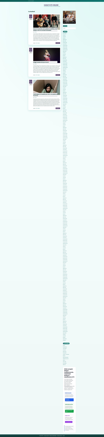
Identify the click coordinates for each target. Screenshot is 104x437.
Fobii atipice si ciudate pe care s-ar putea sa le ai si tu (45, 94)
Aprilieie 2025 (64, 57)
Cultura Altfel (64, 348)
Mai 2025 (64, 55)
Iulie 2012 (64, 281)
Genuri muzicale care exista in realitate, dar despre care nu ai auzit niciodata (45, 29)
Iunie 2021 (64, 124)
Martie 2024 (64, 76)
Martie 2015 (64, 234)
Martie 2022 (64, 111)
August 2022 (64, 104)
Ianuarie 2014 (65, 255)
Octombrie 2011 (65, 294)
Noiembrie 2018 (65, 170)
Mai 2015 (64, 231)
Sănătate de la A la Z (65, 358)
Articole (64, 345)
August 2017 (64, 192)
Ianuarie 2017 (65, 202)
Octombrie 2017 (65, 189)
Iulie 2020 (64, 140)
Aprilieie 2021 (64, 127)
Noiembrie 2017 (65, 187)
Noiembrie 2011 (65, 293)
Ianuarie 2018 (65, 184)
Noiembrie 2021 (65, 117)
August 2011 (64, 297)
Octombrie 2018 (65, 171)
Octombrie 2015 (65, 224)
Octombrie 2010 (65, 312)
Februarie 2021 (65, 130)
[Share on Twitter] (37, 43)
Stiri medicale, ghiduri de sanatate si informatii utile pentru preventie (52, 6)
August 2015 (64, 227)
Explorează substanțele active (69, 411)
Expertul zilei (64, 351)
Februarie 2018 (65, 183)
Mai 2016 (64, 214)
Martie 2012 (64, 287)
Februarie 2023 (65, 95)
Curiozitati (35, 97)
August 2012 (64, 280)
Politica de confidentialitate (52, 435)
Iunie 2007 (64, 340)
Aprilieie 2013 (64, 268)
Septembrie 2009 (65, 331)
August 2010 (64, 315)
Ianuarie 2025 (65, 61)
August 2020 (64, 139)
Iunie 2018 (64, 177)
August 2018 (64, 174)
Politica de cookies (59, 435)
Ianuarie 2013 (65, 272)
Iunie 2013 (64, 265)
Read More (57, 108)
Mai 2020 (64, 143)
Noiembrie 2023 (65, 82)
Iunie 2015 (64, 230)
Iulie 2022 (64, 105)
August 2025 (64, 51)
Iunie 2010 (64, 318)
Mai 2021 (64, 126)
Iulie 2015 (64, 228)
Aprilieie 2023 (64, 92)
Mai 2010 (64, 319)
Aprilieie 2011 (64, 303)
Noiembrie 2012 (65, 275)
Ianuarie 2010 (65, 325)
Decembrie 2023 (65, 80)
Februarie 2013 (65, 271)
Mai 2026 (64, 38)
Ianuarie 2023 (65, 96)
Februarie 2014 (65, 253)
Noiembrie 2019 (65, 152)
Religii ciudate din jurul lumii (41, 62)
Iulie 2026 (64, 35)
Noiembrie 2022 (65, 99)
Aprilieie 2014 (64, 250)
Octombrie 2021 (65, 118)
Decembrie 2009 (65, 327)
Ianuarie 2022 (65, 114)
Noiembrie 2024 (65, 64)
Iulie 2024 (64, 70)
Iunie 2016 (64, 212)
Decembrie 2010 (65, 309)
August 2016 (64, 209)
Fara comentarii (31, 19)
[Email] (39, 43)
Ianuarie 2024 (65, 79)
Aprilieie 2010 (64, 321)
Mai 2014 (64, 249)
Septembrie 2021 (65, 120)
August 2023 (64, 86)
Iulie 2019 (64, 158)
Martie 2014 (64, 252)
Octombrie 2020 (65, 136)
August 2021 (64, 121)
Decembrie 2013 (65, 256)
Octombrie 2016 (65, 206)
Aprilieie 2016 (64, 215)
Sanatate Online (51, 5)
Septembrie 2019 (65, 155)
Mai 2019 (64, 161)
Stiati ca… (64, 360)
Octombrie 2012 (65, 277)
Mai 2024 (64, 73)
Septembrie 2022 (65, 102)
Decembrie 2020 (65, 133)
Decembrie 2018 (65, 168)
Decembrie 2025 (65, 45)
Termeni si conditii (46, 435)
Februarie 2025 (65, 60)
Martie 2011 (64, 305)
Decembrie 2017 (65, 186)
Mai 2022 (64, 108)
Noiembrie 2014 (65, 240)
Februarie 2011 (65, 306)
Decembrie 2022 (65, 98)
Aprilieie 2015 (64, 233)
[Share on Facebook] (36, 43)
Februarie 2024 (65, 77)
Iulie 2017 (64, 193)
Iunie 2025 (64, 54)
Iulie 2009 (64, 334)
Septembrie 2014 (65, 243)
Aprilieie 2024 (64, 74)
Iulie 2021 (64, 123)
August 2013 (64, 262)
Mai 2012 (64, 284)
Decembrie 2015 (65, 221)
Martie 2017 (64, 199)
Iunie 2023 (64, 89)
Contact (64, 435)
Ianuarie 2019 (65, 167)
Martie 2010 (64, 322)
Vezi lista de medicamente (68, 400)
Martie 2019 (64, 164)
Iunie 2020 (64, 142)
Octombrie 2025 (65, 48)
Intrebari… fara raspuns (66, 354)
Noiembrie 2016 (65, 205)
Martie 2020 (64, 146)
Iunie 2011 (64, 300)
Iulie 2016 (64, 211)
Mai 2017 (64, 196)
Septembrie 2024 (65, 67)
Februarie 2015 (65, 236)
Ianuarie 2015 (65, 237)
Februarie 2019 (65, 165)
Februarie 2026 (65, 42)
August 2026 (64, 33)
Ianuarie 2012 (65, 290)
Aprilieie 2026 (64, 39)
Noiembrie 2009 (65, 328)
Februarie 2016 (65, 218)
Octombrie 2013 (65, 259)
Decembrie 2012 (65, 274)
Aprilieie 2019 (64, 162)
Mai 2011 (64, 302)
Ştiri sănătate (64, 363)
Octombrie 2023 (65, 83)
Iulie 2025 (64, 52)
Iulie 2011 (64, 299)
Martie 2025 (64, 58)
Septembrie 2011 (65, 296)
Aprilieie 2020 (64, 145)
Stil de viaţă (64, 361)
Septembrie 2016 (65, 208)
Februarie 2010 (65, 324)
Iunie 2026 (64, 36)
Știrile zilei (64, 364)
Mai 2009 (64, 337)
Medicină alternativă (65, 357)
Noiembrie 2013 (65, 258)
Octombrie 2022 (65, 101)
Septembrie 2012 (65, 278)
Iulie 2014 (64, 246)
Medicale (64, 355)
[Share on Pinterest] (38, 43)
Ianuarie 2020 (65, 149)
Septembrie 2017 (65, 190)
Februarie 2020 (65, 148)
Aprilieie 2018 (64, 180)
